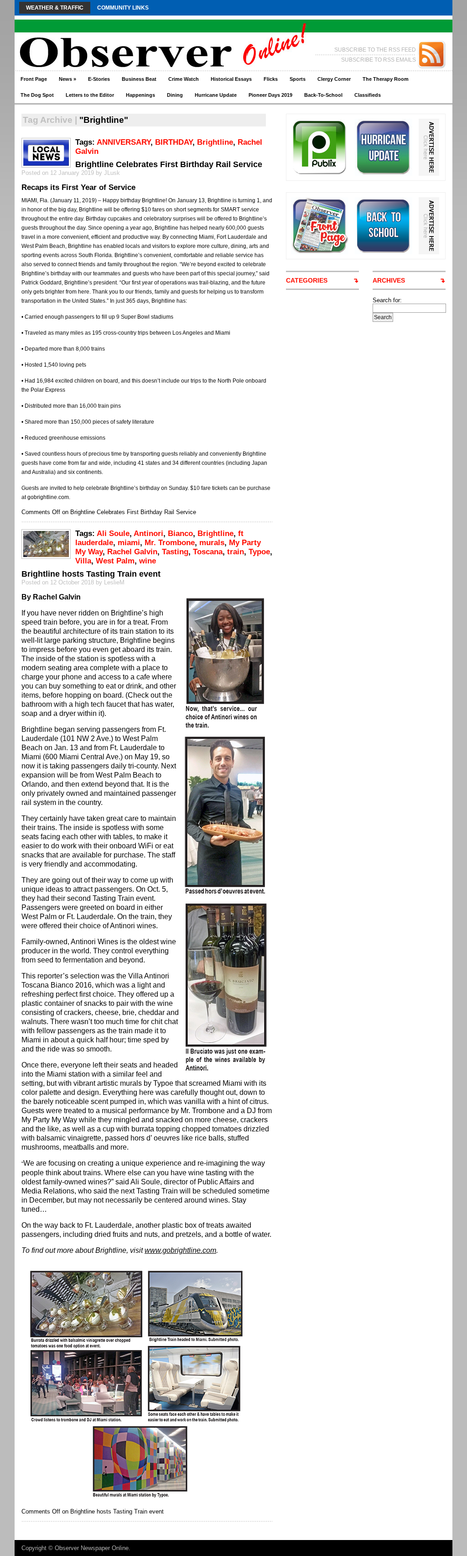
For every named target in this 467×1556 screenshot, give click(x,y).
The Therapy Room (386, 79)
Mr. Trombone (170, 542)
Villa (83, 561)
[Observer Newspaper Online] (103, 37)
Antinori (148, 533)
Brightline (215, 142)
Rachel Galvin (132, 551)
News (67, 79)
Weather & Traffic (54, 8)
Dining (175, 95)
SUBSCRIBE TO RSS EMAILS (378, 60)
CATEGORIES (306, 280)
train (235, 551)
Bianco (180, 533)
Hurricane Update (216, 95)
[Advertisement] (407, 459)
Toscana (208, 551)
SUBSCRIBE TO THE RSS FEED (375, 50)
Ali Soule (113, 533)
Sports (298, 79)
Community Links (123, 8)
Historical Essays (231, 79)
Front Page (34, 79)
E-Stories (99, 79)
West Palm (115, 561)
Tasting (175, 551)
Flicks (271, 79)
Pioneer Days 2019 (270, 95)
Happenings (140, 95)
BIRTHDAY (173, 142)
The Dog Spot (37, 95)
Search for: (387, 300)
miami (129, 542)
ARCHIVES (389, 280)
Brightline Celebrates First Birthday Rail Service (168, 164)
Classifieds (367, 95)
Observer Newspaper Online (92, 1548)
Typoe (259, 551)
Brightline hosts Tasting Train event (91, 573)
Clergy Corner (334, 79)
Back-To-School (323, 95)
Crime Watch (183, 79)
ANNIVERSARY (123, 142)
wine (147, 561)
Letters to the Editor (90, 95)
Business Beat (139, 79)
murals (211, 542)
